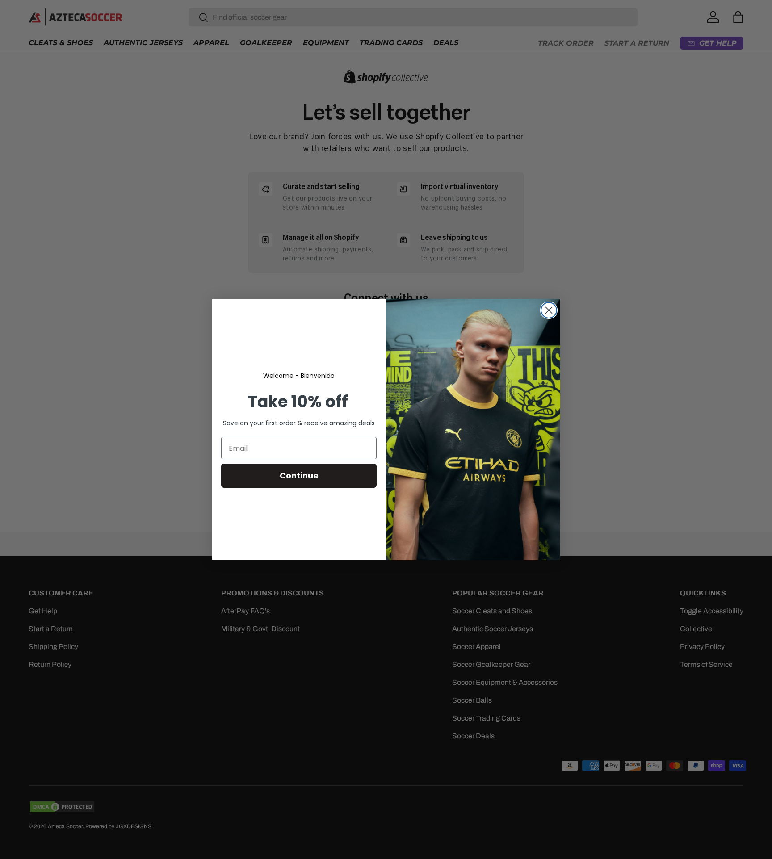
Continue (299, 475)
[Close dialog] (549, 310)
